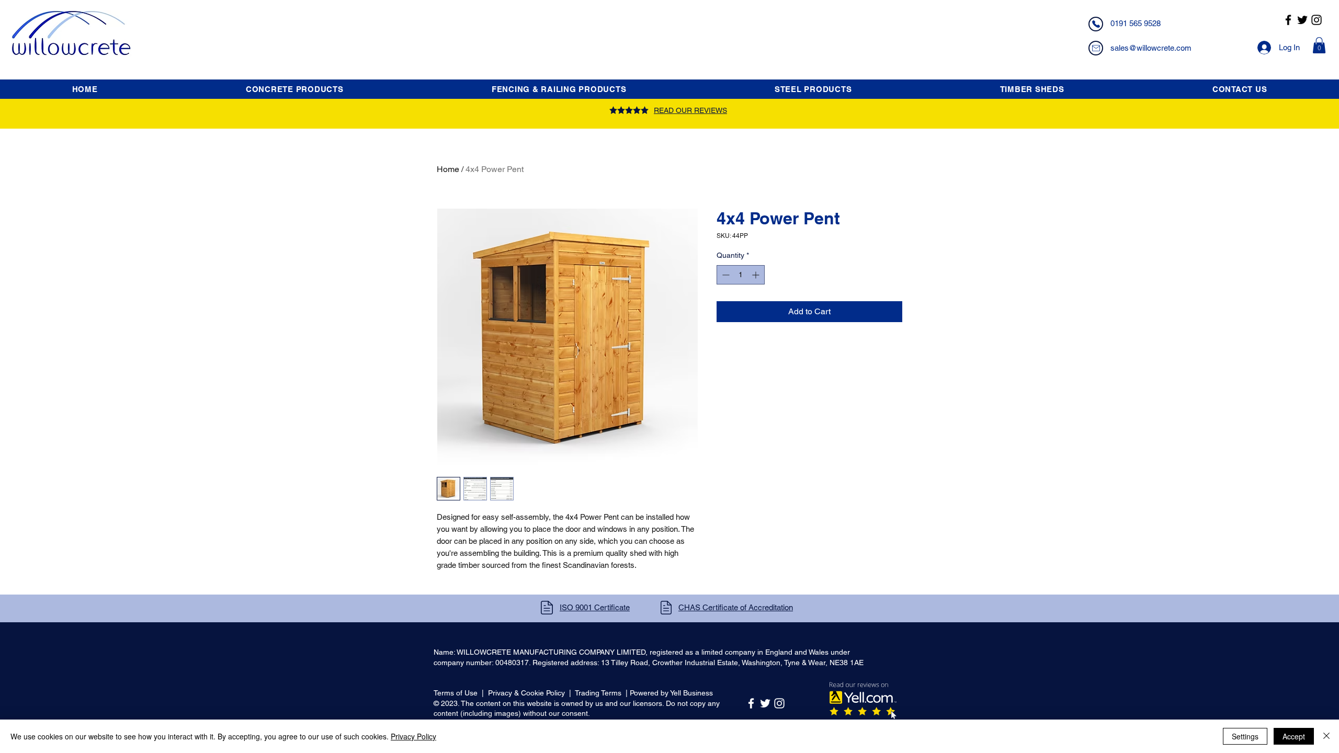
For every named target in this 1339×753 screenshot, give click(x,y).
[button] (1319, 45)
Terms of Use (456, 693)
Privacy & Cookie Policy (526, 693)
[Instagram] (1316, 20)
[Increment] (756, 275)
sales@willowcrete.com (1151, 47)
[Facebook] (1288, 20)
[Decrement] (724, 275)
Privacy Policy (413, 736)
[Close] (1326, 736)
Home (448, 169)
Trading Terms (598, 693)
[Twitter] (1302, 20)
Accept (1294, 736)
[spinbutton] (740, 275)
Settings (1245, 736)
